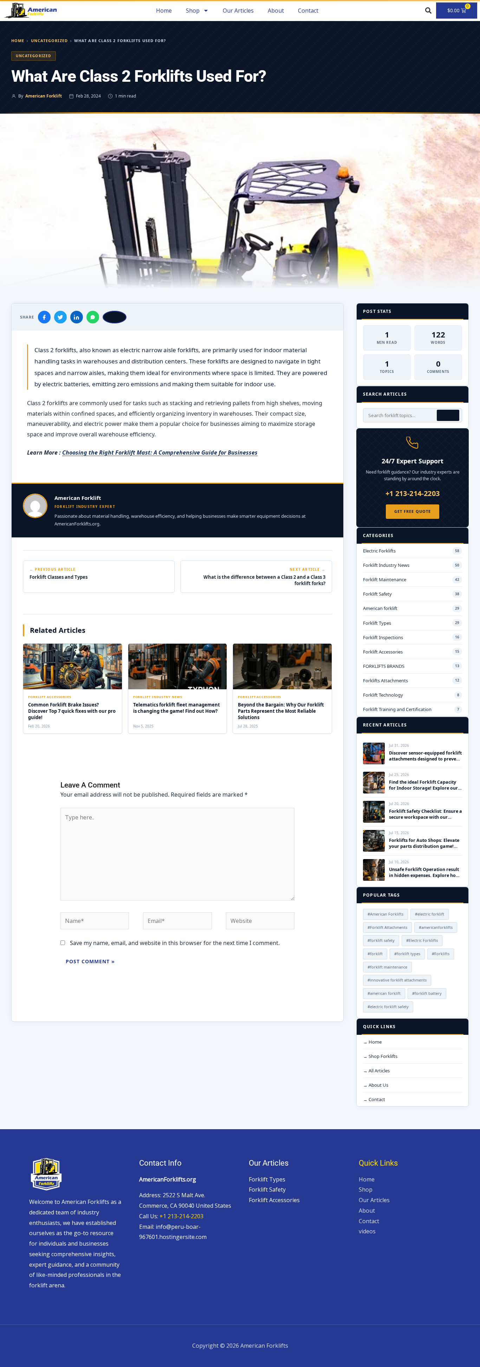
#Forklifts (440, 953)
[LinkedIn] (76, 317)
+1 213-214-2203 (412, 493)
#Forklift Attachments (387, 927)
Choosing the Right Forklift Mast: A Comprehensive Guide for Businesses (160, 452)
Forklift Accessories (274, 1200)
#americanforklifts (436, 927)
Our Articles (238, 10)
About (276, 10)
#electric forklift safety (388, 1006)
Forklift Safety (267, 1189)
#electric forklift (429, 914)
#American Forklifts (385, 914)
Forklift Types (267, 1179)
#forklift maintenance (387, 967)
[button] (428, 10)
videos (367, 1231)
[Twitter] (60, 317)
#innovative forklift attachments (397, 980)
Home (164, 10)
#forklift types (407, 953)
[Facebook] (44, 317)
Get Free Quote (412, 511)
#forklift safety (381, 940)
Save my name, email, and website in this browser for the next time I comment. (175, 943)
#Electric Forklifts (422, 940)
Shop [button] (193, 10)
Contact (308, 10)
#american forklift (384, 993)
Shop (365, 1189)
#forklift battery (427, 993)
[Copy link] (115, 317)
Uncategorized (49, 40)
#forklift (375, 953)
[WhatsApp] (92, 317)
